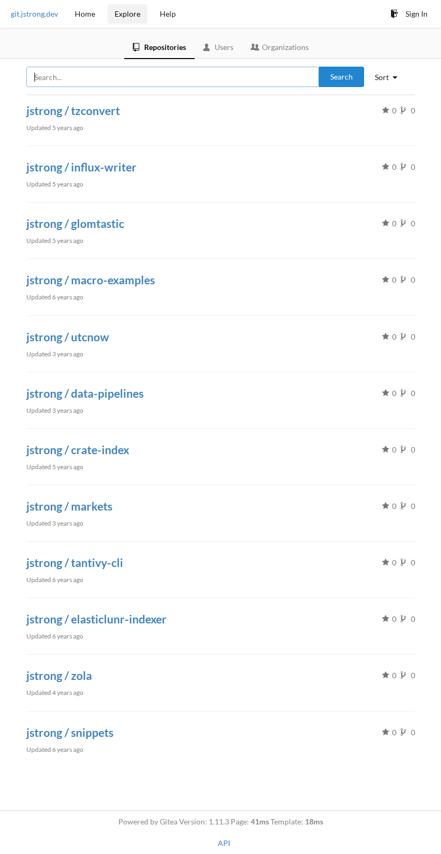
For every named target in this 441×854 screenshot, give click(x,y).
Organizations (285, 47)
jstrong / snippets (69, 732)
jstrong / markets (69, 506)
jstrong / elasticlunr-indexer (96, 619)
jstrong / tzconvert (73, 110)
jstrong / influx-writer (81, 167)
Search (341, 76)
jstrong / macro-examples (90, 279)
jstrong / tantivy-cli (74, 562)
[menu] (390, 77)
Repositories (165, 47)
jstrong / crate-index (77, 449)
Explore (127, 13)
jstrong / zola (59, 675)
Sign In (417, 13)
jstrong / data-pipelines (85, 393)
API (224, 843)
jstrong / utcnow (67, 336)
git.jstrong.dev (34, 13)
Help (168, 13)
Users (224, 47)
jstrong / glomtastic (75, 223)
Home (85, 13)
